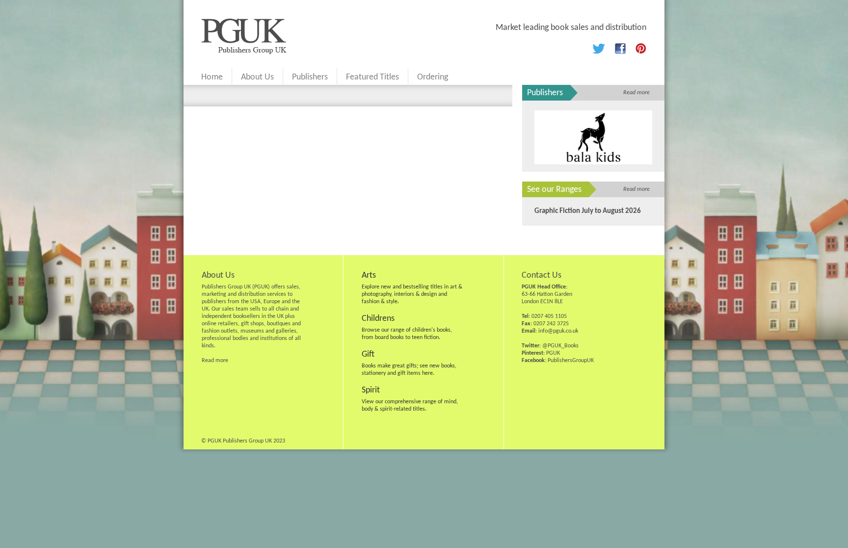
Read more (636, 93)
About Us (257, 77)
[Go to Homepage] (244, 52)
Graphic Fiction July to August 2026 (587, 211)
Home (212, 77)
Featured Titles (372, 77)
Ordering (432, 77)
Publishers (310, 77)
